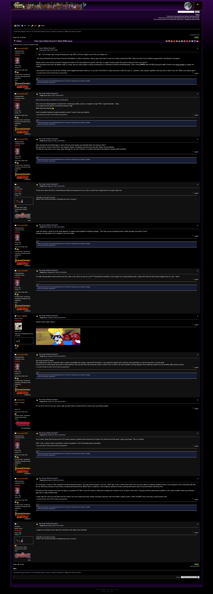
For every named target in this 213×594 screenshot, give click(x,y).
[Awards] (18, 72)
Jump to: (178, 577)
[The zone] (16, 346)
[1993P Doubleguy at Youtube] (16, 72)
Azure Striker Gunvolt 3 (47, 48)
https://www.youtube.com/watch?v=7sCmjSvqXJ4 (52, 100)
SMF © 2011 (106, 589)
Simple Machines (114, 589)
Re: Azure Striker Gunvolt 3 (48, 93)
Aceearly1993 (22, 48)
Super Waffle (22, 316)
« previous (193, 34)
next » (198, 34)
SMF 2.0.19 (99, 589)
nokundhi (21, 400)
